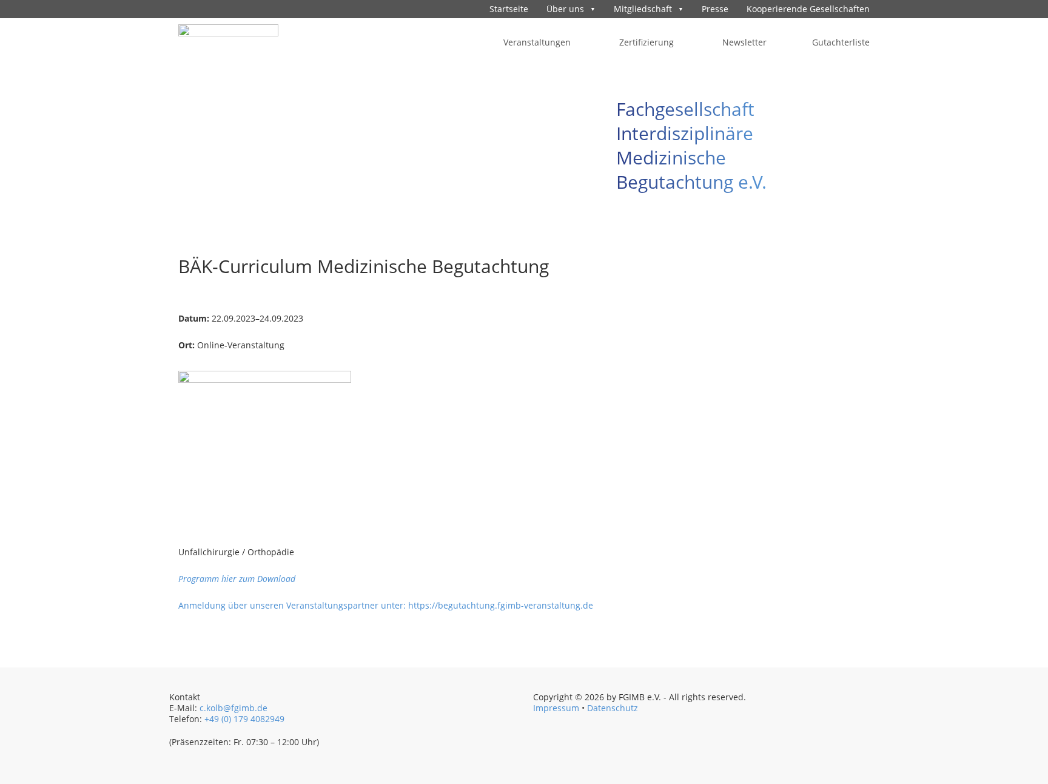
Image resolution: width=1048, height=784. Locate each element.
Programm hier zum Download (236, 578)
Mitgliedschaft (643, 9)
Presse (715, 9)
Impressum (556, 708)
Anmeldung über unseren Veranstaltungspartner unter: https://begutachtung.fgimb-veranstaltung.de (385, 605)
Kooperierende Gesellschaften (808, 9)
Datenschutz (612, 708)
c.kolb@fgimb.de (233, 708)
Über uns (565, 9)
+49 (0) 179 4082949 (244, 719)
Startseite (508, 9)
